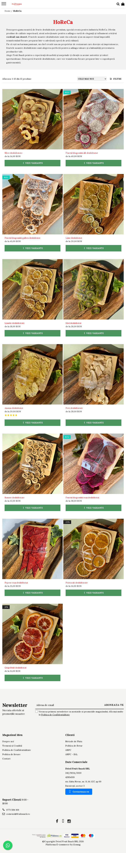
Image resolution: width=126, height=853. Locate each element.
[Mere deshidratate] (32, 119)
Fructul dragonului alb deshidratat (82, 153)
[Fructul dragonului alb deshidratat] (93, 119)
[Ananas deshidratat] (32, 374)
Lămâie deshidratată (14, 323)
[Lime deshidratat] (93, 204)
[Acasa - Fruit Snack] (21, 4)
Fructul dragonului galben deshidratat (22, 238)
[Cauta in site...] (118, 4)
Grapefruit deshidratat (15, 667)
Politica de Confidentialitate (55, 714)
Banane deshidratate (14, 497)
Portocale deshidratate (77, 582)
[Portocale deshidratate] (93, 549)
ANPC (68, 750)
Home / (9, 11)
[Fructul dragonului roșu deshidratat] (93, 464)
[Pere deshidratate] (93, 374)
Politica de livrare (11, 754)
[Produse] (4, 4)
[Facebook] (57, 821)
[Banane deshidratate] (32, 464)
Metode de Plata (73, 741)
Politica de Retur (74, 745)
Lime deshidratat (74, 238)
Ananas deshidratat (14, 408)
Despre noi (8, 741)
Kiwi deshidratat (73, 323)
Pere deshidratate (74, 408)
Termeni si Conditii (12, 745)
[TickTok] (63, 821)
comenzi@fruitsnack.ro (18, 814)
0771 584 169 (12, 809)
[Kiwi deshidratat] (93, 289)
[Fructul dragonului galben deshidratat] (32, 204)
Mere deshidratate (13, 153)
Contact (6, 758)
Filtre (116, 78)
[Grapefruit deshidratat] (32, 634)
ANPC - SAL (71, 754)
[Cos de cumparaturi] (122, 4)
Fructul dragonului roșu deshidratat (82, 497)
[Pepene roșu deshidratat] (32, 549)
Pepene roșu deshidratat (16, 582)
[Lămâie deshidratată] (32, 289)
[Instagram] (69, 821)
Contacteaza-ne (81, 791)
